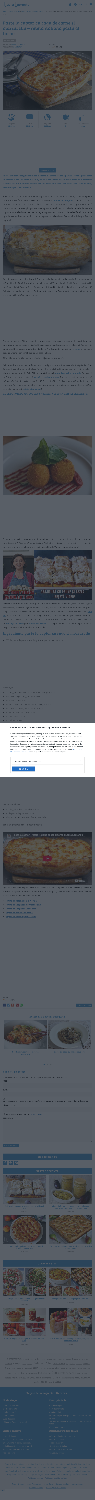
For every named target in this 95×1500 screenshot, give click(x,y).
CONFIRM (23, 769)
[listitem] (47, 761)
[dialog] (47, 750)
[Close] (90, 727)
